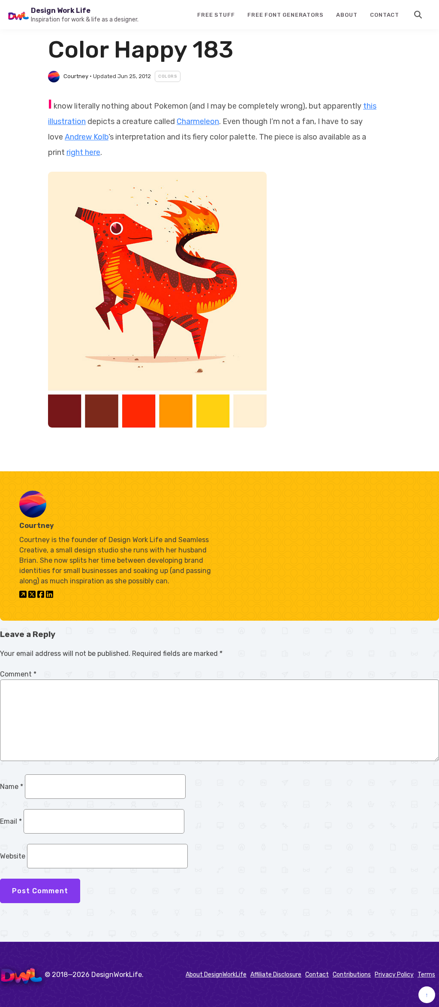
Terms (426, 974)
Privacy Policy (394, 974)
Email (11, 821)
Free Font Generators (285, 15)
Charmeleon (198, 121)
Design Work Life (60, 10)
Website (12, 856)
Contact (384, 15)
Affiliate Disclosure (275, 974)
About (346, 15)
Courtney (75, 76)
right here (83, 152)
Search (418, 14)
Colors (167, 76)
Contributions (352, 974)
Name (11, 787)
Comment (18, 674)
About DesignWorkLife (216, 974)
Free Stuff (216, 15)
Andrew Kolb (86, 137)
